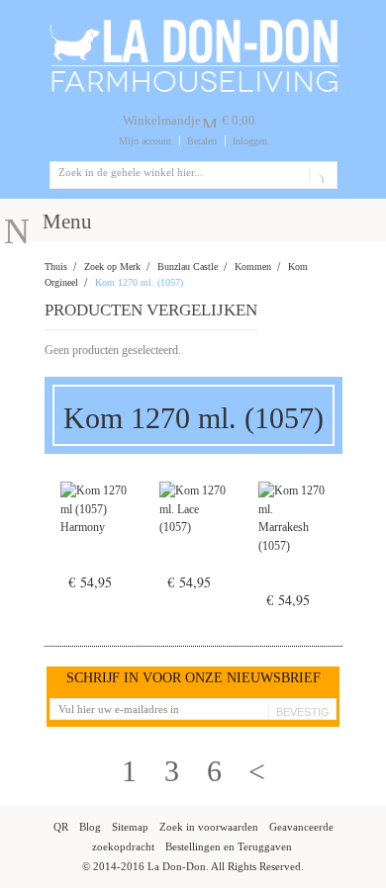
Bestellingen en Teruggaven (228, 846)
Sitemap (130, 827)
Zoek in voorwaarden (208, 827)
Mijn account (145, 140)
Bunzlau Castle (187, 266)
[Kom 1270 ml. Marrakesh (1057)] (292, 543)
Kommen (253, 266)
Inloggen (250, 140)
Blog (90, 827)
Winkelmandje (162, 120)
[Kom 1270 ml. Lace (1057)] (193, 534)
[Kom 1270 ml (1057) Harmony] (94, 534)
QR (60, 827)
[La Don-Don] (193, 24)
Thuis (56, 266)
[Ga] (319, 175)
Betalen (202, 140)
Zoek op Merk (112, 266)
